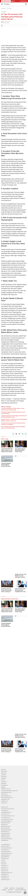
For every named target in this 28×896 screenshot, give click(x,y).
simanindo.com (5, 878)
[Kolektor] (7, 4)
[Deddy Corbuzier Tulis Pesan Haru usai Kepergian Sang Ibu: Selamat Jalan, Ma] (21, 514)
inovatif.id (3, 778)
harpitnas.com (4, 869)
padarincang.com (5, 879)
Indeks (6, 888)
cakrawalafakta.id (5, 844)
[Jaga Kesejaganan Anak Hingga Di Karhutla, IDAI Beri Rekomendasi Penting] (7, 458)
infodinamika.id (5, 858)
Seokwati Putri (7, 21)
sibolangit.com (4, 874)
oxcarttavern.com (5, 817)
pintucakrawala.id (5, 837)
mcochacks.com (5, 814)
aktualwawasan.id (5, 855)
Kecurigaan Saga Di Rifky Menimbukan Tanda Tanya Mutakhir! (13, 412)
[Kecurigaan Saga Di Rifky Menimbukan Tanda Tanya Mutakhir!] (21, 444)
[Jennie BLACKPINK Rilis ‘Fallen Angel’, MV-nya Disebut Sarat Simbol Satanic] (7, 444)
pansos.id (3, 862)
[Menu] (2, 4)
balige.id (3, 787)
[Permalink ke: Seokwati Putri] (2, 22)
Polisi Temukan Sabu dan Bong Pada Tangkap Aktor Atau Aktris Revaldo (13, 427)
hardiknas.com (4, 865)
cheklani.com (4, 801)
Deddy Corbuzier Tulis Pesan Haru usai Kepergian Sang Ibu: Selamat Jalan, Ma (14, 420)
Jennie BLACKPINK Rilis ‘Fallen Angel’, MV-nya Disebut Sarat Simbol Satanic (12, 409)
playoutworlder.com (6, 796)
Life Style (3, 11)
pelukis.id (3, 769)
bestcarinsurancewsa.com (7, 808)
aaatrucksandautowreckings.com (9, 790)
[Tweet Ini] (16, 434)
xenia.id (3, 780)
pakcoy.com (4, 867)
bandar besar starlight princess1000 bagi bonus (13, 760)
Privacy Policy (19, 888)
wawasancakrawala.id (6, 838)
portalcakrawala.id (5, 851)
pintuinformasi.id (5, 846)
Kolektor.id (19, 892)
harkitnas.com (4, 870)
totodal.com (4, 803)
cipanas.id (3, 774)
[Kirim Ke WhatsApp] (25, 434)
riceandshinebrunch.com (7, 819)
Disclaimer (10, 890)
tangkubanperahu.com (6, 872)
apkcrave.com (4, 807)
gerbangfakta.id (5, 856)
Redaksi (4, 890)
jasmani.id (3, 773)
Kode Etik (12, 888)
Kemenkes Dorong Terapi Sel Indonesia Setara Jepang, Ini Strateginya (13, 423)
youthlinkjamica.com (6, 792)
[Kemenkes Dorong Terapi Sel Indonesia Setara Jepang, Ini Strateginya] (7, 584)
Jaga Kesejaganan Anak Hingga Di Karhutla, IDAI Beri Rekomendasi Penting (14, 416)
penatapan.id (4, 785)
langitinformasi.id (5, 835)
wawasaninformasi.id (6, 848)
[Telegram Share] (22, 434)
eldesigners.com (5, 799)
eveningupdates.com (6, 812)
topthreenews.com (6, 789)
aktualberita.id (4, 840)
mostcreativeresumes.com (8, 815)
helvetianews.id (5, 831)
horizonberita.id (5, 849)
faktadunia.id (4, 824)
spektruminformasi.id (6, 853)
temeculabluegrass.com (7, 797)
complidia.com (4, 810)
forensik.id (3, 863)
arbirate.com (4, 794)
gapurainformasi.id (5, 826)
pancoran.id (4, 771)
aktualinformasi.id (5, 822)
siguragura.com (5, 876)
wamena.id (4, 782)
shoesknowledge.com (6, 821)
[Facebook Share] (13, 434)
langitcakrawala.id (5, 833)
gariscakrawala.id (5, 828)
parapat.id (3, 783)
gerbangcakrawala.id (6, 830)
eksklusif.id (4, 776)
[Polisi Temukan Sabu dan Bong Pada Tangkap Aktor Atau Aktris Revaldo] (21, 584)
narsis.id (3, 860)
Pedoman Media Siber (20, 890)
